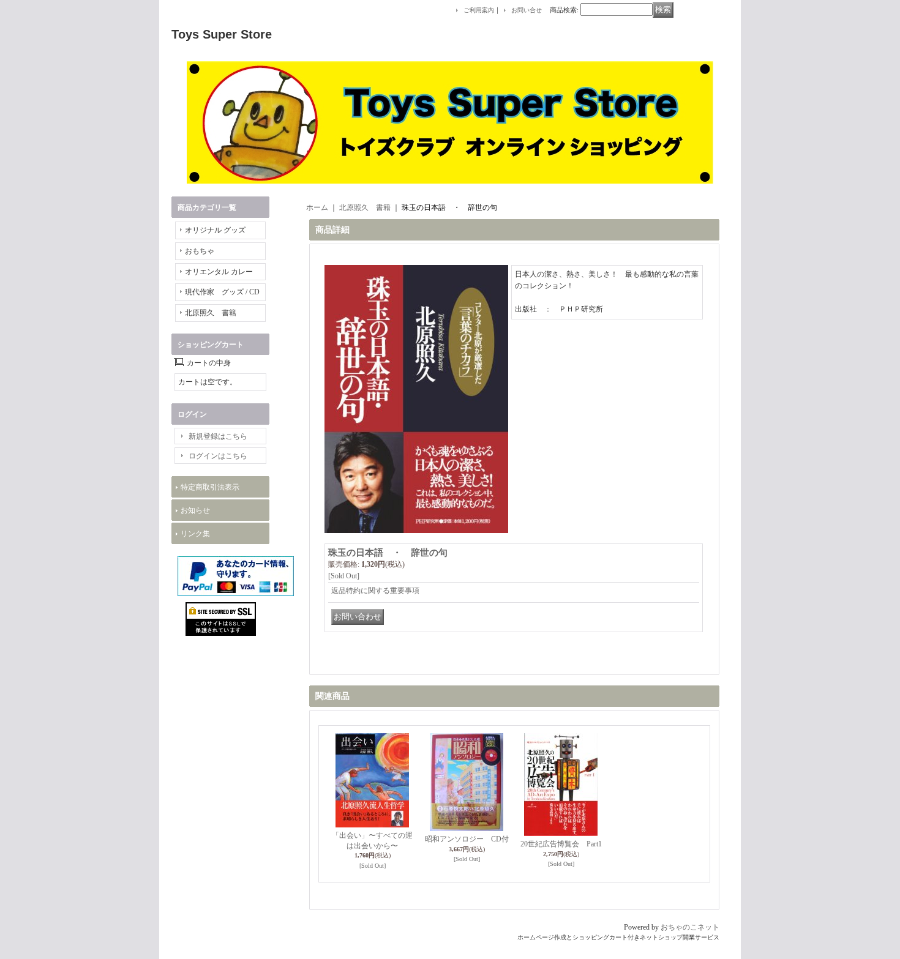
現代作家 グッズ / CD (222, 292)
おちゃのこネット (690, 927)
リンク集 (195, 533)
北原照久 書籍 (210, 312)
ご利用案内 (478, 10)
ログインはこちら (218, 456)
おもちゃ (199, 251)
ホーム (317, 207)
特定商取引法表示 (210, 487)
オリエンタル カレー (219, 271)
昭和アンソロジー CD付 (467, 839)
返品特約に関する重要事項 (375, 590)
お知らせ (195, 510)
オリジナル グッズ (215, 230)
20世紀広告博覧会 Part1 (561, 844)
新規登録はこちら (218, 436)
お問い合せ (526, 10)
